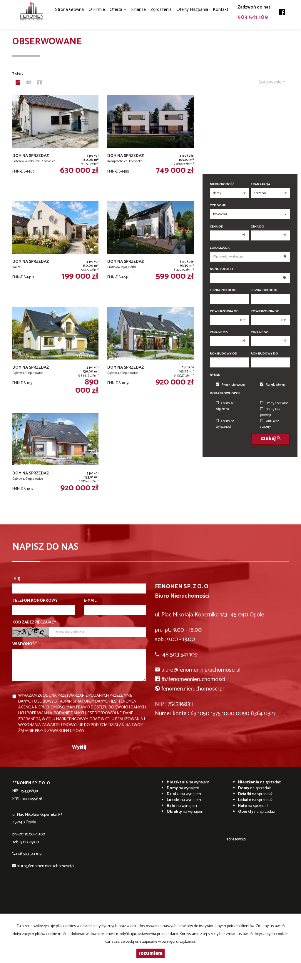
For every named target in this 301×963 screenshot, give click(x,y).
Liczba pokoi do (264, 290)
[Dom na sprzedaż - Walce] (55, 251)
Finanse (138, 9)
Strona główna (69, 9)
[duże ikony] (18, 83)
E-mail (90, 601)
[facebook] (282, 10)
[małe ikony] (28, 83)
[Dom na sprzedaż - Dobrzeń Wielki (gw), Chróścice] (55, 145)
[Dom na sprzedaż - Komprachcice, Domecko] (150, 145)
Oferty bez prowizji (270, 412)
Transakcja (260, 184)
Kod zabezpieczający (34, 623)
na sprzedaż (259, 782)
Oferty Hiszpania (192, 9)
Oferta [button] (116, 9)
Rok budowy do (264, 354)
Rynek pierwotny (233, 384)
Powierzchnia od (224, 311)
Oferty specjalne (277, 403)
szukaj (269, 439)
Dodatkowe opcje (225, 393)
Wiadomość (24, 644)
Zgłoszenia (161, 9)
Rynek (215, 375)
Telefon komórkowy (35, 601)
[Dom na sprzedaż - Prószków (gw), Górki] (150, 251)
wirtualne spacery (270, 424)
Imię (16, 579)
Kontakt (220, 9)
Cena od (216, 227)
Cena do (257, 227)
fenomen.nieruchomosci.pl (192, 689)
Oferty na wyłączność (225, 424)
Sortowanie (270, 82)
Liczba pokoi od (223, 290)
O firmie (96, 9)
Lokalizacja (220, 248)
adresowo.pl (236, 839)
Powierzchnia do (265, 311)
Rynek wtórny (275, 384)
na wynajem (188, 782)
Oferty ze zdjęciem (225, 406)
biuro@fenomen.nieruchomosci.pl (200, 670)
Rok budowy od (223, 354)
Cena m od (219, 332)
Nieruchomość (222, 184)
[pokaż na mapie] (39, 83)
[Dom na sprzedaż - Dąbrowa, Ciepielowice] (55, 357)
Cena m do (260, 332)
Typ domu (218, 205)
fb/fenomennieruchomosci (193, 679)
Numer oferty (221, 269)
